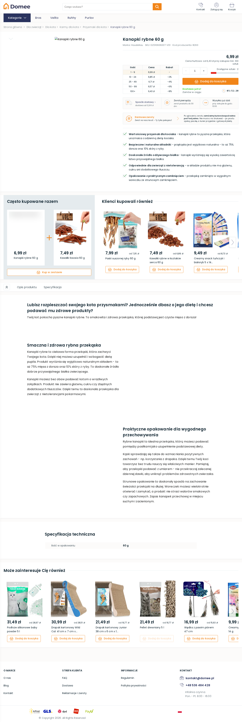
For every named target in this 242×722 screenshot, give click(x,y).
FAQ (64, 678)
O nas (7, 678)
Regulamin (127, 678)
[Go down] (11, 38)
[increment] (186, 70)
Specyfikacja (52, 287)
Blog (6, 685)
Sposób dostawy (144, 102)
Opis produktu (27, 287)
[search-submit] (157, 6)
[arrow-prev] (108, 242)
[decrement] (203, 70)
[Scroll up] (7, 287)
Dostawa (67, 685)
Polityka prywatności (133, 685)
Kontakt (8, 693)
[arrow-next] (232, 242)
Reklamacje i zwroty (74, 693)
